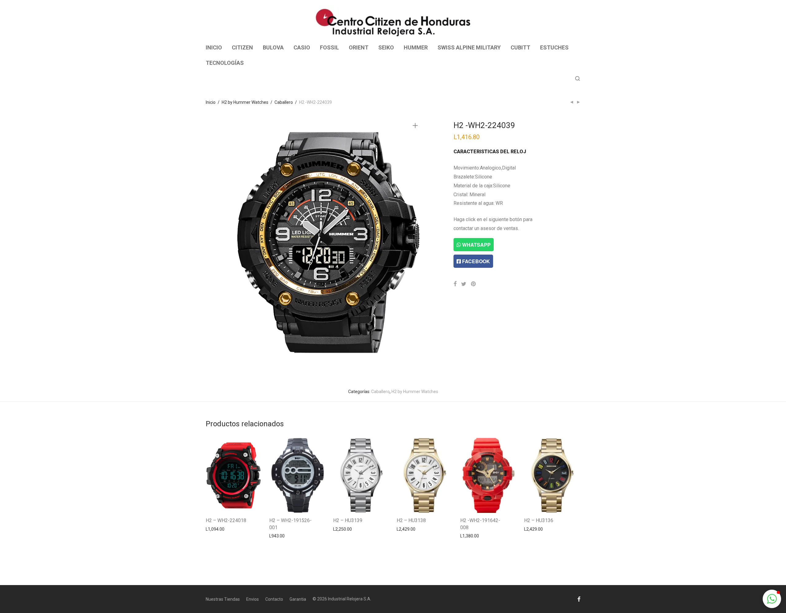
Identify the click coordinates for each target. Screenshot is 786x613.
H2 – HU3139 (347, 520)
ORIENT (358, 47)
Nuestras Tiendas (223, 599)
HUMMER (416, 47)
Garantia (298, 599)
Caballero (283, 102)
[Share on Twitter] (463, 284)
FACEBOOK (475, 261)
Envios (252, 599)
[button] (772, 599)
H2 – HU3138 (411, 520)
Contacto (274, 599)
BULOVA (273, 47)
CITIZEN (242, 47)
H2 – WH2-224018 (226, 520)
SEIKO (386, 47)
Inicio (211, 102)
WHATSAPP (476, 244)
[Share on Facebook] (455, 284)
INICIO (214, 47)
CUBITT (520, 47)
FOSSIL (329, 47)
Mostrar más (215, 528)
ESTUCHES (554, 47)
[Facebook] (578, 598)
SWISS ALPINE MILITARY (469, 47)
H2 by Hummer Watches (245, 102)
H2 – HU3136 (538, 520)
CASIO (302, 47)
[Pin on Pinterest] (474, 284)
